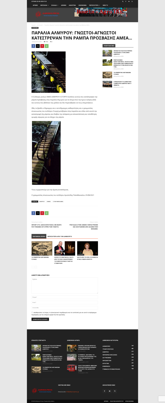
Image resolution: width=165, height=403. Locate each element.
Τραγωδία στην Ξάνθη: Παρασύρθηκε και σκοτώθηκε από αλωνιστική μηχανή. (83, 227)
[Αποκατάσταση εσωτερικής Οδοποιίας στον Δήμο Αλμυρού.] (107, 53)
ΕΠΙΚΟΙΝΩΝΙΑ (129, 401)
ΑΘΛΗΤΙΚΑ (72, 5)
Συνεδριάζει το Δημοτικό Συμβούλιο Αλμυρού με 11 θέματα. (122, 83)
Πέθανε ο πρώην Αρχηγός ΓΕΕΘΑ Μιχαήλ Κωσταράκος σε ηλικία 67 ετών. (87, 347)
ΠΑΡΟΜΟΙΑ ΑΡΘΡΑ (39, 236)
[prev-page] (33, 267)
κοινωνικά (40, 25)
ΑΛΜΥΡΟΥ (42, 201)
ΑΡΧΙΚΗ (35, 5)
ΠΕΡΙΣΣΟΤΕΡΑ (93, 5)
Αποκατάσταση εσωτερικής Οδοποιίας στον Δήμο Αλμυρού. (123, 52)
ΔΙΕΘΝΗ (63, 5)
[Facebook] (125, 1)
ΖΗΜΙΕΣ (49, 201)
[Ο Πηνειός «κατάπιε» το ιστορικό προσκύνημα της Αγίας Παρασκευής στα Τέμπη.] (72, 357)
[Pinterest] (42, 46)
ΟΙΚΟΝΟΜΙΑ (82, 5)
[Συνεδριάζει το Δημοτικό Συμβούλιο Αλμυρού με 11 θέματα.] (107, 84)
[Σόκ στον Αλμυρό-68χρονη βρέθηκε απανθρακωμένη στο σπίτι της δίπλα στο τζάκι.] (72, 368)
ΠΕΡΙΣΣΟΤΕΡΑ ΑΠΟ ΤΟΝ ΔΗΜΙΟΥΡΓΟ (59, 236)
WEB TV (105, 5)
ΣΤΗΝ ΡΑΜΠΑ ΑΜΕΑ (58, 201)
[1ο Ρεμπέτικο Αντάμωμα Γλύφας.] (42, 248)
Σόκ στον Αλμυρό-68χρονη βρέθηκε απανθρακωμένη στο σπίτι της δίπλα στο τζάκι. (87, 368)
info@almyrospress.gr (72, 392)
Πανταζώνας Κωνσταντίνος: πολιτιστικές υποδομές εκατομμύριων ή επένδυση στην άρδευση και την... (123, 63)
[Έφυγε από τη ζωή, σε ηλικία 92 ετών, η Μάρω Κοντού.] (87, 248)
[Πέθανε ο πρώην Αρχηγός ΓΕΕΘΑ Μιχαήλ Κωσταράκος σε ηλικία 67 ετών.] (72, 348)
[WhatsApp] (47, 46)
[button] (122, 1)
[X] (132, 1)
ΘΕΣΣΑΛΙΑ (43, 5)
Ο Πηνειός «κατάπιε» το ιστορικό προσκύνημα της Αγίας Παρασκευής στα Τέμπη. (87, 357)
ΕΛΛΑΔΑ (54, 5)
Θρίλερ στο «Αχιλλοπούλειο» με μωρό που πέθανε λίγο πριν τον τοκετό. (46, 226)
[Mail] (128, 1)
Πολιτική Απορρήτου (117, 401)
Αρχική (33, 25)
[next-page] (36, 267)
